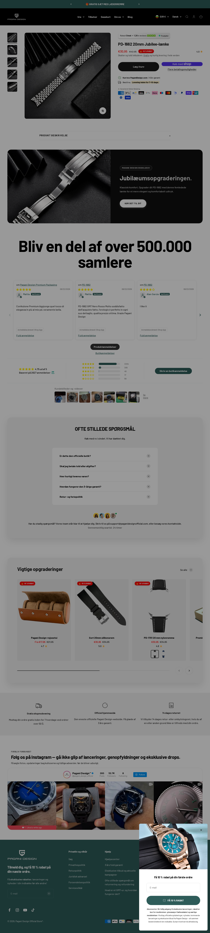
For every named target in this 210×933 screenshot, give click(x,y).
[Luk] (201, 830)
